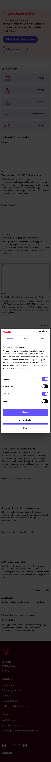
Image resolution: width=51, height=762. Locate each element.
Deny (25, 428)
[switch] (45, 386)
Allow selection (25, 420)
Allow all (25, 412)
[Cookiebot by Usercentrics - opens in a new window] (38, 332)
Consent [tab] (9, 339)
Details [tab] (25, 339)
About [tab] (41, 339)
